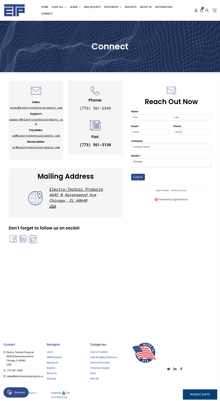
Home (44, 7)
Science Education (100, 362)
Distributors (164, 7)
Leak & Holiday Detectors (103, 357)
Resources (111, 7)
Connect (47, 14)
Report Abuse (162, 190)
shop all (58, 7)
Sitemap (51, 378)
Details (141, 155)
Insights (130, 7)
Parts (93, 373)
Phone (177, 126)
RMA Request (92, 7)
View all (94, 378)
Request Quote (200, 394)
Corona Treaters (99, 352)
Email (140, 126)
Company (136, 141)
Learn (74, 7)
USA (52, 206)
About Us (146, 7)
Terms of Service (178, 190)
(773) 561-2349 (95, 108)
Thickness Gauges (100, 368)
